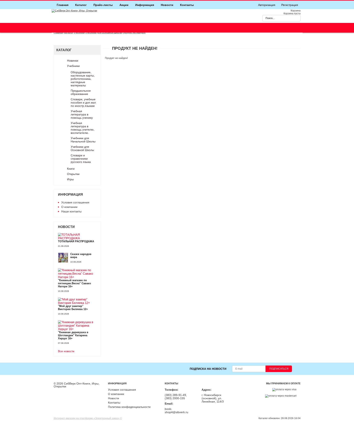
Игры (70, 179)
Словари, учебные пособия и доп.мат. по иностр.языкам (83, 102)
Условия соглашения (75, 202)
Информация (144, 5)
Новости (167, 5)
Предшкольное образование (81, 92)
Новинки (72, 60)
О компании (69, 207)
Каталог (81, 5)
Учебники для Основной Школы (82, 148)
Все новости (66, 351)
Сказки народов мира (80, 256)
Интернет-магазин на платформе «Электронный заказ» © (88, 418)
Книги (71, 168)
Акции (123, 5)
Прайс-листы (103, 5)
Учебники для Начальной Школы (83, 139)
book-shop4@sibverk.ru (176, 410)
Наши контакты (71, 211)
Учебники (73, 66)
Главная (62, 5)
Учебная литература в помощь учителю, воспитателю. (82, 127)
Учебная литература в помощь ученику (82, 114)
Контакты (187, 5)
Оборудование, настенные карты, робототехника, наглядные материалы (83, 79)
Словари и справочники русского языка (81, 159)
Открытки (73, 174)
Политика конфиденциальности (129, 406)
